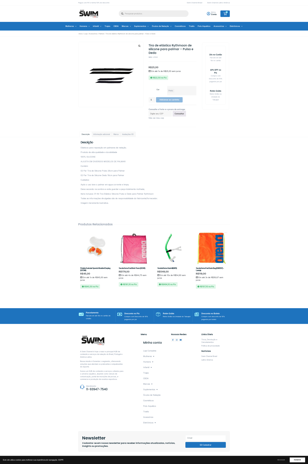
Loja (85, 34)
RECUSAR (281, 460)
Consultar (179, 113)
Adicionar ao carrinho (169, 100)
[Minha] (208, 13)
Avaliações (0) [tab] (128, 134)
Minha (213, 12)
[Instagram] (176, 340)
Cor (158, 89)
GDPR (60, 460)
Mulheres (69, 26)
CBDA (116, 26)
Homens (83, 26)
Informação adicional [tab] (101, 134)
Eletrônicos (235, 26)
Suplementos (140, 26)
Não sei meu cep (156, 118)
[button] (139, 46)
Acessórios (219, 26)
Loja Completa (149, 351)
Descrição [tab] (86, 134)
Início (81, 34)
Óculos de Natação (160, 26)
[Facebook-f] (172, 340)
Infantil (96, 26)
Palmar (101, 34)
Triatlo (192, 26)
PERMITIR (297, 460)
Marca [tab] (116, 134)
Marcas (125, 26)
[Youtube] (180, 340)
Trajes (107, 26)
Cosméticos (180, 26)
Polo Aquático (204, 26)
